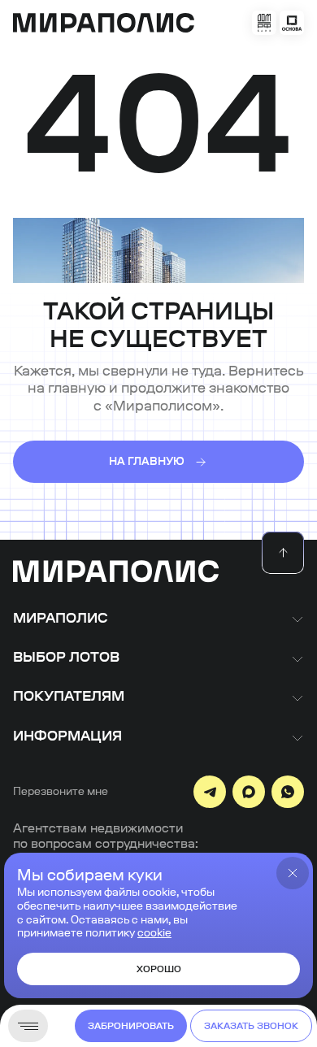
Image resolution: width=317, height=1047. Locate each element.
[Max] (248, 791)
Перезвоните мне (60, 791)
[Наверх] (283, 553)
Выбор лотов (66, 657)
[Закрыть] (292, 873)
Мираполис (60, 618)
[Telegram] (209, 791)
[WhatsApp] (287, 791)
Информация (67, 736)
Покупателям (68, 697)
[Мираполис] (116, 572)
